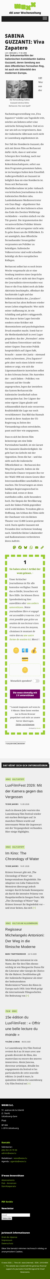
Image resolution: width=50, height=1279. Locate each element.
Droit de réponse (9, 1237)
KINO (8, 779)
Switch (34, 681)
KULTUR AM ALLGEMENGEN (25, 923)
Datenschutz (7, 1243)
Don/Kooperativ (9, 1186)
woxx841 (21, 744)
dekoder (38, 728)
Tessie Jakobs (11, 804)
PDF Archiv (7, 1201)
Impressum (7, 1240)
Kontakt (6, 1142)
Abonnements (8, 1180)
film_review (11, 744)
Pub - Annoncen (9, 1183)
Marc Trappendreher (15, 954)
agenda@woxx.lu (18, 1161)
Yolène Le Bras (12, 1042)
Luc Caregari (11, 53)
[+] (34, 907)
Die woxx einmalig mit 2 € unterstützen (25, 694)
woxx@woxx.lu (20, 1158)
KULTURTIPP (18, 779)
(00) (9, 1150)
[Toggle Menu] (45, 18)
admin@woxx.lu (9, 1153)
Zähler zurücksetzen (25, 724)
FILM (8, 1011)
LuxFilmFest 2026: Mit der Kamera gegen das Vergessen (24, 791)
